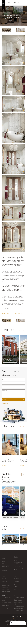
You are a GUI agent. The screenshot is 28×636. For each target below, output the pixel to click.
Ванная (15, 586)
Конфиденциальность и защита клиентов (6, 566)
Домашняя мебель (17, 578)
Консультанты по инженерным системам (6, 585)
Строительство (5, 556)
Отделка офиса (5, 581)
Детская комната (17, 584)
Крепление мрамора (6, 591)
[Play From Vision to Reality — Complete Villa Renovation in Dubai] (10, 501)
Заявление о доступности (7, 572)
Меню (3, 553)
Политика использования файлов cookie (7, 570)
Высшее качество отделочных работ (18, 600)
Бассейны (3, 600)
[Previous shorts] (20, 474)
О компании (4, 555)
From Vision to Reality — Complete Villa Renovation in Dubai (10, 518)
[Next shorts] (23, 474)
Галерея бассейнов (5, 608)
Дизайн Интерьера (18, 553)
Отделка (3, 576)
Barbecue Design (5, 587)
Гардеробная (16, 581)
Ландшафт (4, 595)
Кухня (15, 589)
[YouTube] (7, 624)
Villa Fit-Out (4, 578)
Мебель (15, 576)
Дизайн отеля (17, 560)
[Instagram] (9, 624)
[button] (19, 330)
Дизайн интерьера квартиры (18, 557)
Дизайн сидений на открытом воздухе (5, 589)
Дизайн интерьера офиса (19, 568)
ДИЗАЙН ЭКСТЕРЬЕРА (18, 559)
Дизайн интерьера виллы (19, 555)
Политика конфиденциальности (6, 564)
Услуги (15, 595)
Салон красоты (17, 566)
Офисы (15, 583)
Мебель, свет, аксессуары (19, 604)
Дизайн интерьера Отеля (19, 610)
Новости (3, 558)
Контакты (3, 561)
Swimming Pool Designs (6, 602)
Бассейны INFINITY (5, 605)
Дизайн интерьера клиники (19, 569)
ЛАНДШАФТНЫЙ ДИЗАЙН (7, 597)
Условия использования (6, 568)
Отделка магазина (5, 583)
